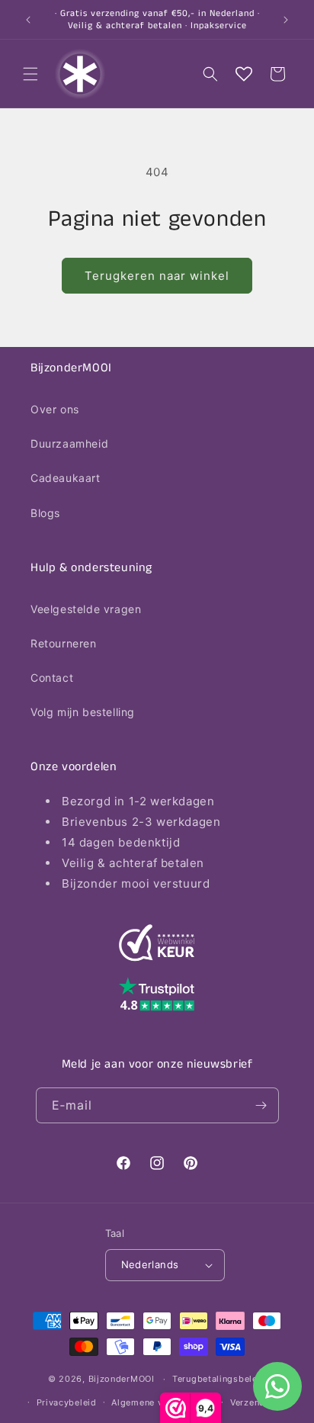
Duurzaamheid (69, 443)
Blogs (45, 512)
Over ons (54, 409)
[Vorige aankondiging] (28, 20)
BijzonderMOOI (121, 1378)
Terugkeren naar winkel (157, 275)
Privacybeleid (67, 1402)
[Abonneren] (261, 1105)
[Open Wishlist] (244, 74)
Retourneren (63, 643)
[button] (30, 74)
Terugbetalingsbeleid (219, 1378)
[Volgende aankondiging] (286, 20)
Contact (51, 677)
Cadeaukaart (65, 477)
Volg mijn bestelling (82, 711)
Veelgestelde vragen (85, 608)
